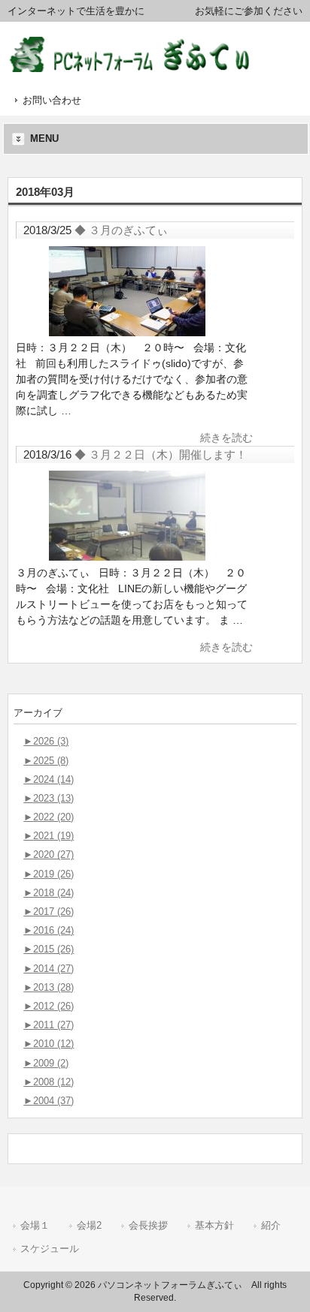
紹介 (271, 1225)
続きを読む (226, 438)
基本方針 (214, 1225)
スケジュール (49, 1248)
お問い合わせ (52, 100)
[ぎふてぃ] (140, 66)
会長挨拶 (148, 1225)
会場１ (35, 1225)
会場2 (89, 1225)
